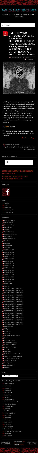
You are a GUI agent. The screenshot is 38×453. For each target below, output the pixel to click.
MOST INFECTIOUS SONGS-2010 (13, 290)
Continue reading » (28, 138)
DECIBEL (7, 397)
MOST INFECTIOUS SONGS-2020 (13, 313)
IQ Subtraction (8, 245)
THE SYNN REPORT (10, 360)
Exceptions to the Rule (10, 234)
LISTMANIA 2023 (9, 275)
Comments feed (8, 210)
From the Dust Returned (11, 402)
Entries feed (7, 207)
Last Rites (7, 411)
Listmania (7, 247)
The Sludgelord (8, 426)
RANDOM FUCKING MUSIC (24, 57)
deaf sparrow (8, 395)
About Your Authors (9, 220)
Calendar (6, 229)
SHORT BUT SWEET (10, 347)
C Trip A (14, 146)
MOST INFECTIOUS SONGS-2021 (13, 315)
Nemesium (18, 147)
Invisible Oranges (9, 406)
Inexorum (19, 146)
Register (6, 203)
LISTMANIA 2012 (9, 250)
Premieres (7, 333)
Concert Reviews (9, 232)
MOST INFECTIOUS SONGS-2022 (13, 317)
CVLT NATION (8, 393)
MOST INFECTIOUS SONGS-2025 (13, 324)
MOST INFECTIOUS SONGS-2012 (13, 295)
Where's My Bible (31, 149)
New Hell (24, 147)
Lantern (33, 146)
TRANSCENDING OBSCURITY (13, 431)
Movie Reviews (8, 326)
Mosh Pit (6, 286)
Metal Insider (8, 415)
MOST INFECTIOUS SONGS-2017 (13, 306)
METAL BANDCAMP (10, 413)
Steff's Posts (7, 351)
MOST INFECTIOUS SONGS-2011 (13, 293)
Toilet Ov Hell (8, 429)
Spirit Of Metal (8, 422)
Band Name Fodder (9, 225)
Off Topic (6, 329)
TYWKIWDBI (7, 433)
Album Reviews (8, 222)
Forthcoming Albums (10, 238)
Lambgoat (7, 408)
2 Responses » (30, 59)
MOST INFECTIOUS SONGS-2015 (13, 302)
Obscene (29, 147)
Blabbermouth (8, 388)
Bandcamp (7, 386)
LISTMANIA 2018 (9, 263)
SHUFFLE (7, 349)
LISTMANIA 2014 (9, 254)
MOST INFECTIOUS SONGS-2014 (13, 299)
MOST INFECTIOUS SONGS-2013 (13, 297)
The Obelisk (7, 424)
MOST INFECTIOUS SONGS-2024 (13, 322)
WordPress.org (8, 212)
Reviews (6, 338)
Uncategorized (8, 363)
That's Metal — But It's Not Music (13, 354)
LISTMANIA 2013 (9, 252)
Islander (12, 144)
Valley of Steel (8, 436)
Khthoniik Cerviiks (26, 146)
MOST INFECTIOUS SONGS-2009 (13, 288)
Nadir (14, 147)
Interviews (7, 243)
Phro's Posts (7, 331)
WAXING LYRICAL (9, 365)
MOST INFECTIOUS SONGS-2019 (13, 311)
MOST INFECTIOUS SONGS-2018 (13, 308)
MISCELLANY (8, 283)
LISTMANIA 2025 (9, 279)
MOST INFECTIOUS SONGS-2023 (13, 320)
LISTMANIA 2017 (9, 261)
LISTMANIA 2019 (9, 265)
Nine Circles (7, 417)
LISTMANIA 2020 (9, 268)
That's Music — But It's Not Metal (13, 356)
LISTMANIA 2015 (9, 256)
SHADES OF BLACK (10, 345)
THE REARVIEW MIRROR (11, 358)
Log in (6, 205)
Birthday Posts (8, 227)
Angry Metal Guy (9, 383)
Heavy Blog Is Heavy (10, 404)
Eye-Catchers (8, 236)
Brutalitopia (7, 390)
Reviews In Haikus (9, 340)
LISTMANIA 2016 (9, 259)
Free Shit (6, 241)
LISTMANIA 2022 (9, 272)
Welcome (6, 367)
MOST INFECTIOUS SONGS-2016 (13, 304)
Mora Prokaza (8, 147)
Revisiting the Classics (10, 342)
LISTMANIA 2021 (9, 270)
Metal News (14, 57)
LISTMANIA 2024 (9, 277)
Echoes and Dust (9, 399)
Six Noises (7, 420)
